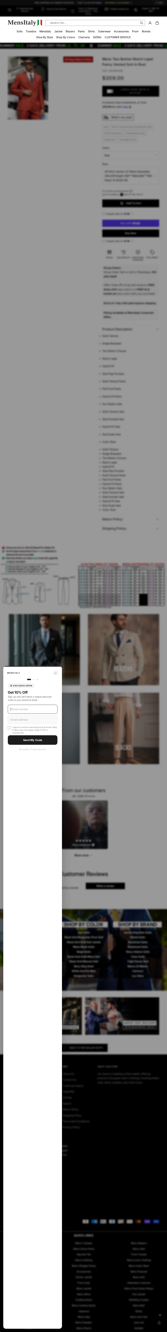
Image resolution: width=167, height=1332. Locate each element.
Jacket (58, 31)
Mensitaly (45, 31)
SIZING (97, 37)
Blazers (70, 31)
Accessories (121, 31)
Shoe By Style (44, 37)
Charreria (84, 37)
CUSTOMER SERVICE (118, 37)
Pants (81, 31)
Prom (135, 31)
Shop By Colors (65, 37)
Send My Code (32, 740)
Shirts (91, 31)
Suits (20, 31)
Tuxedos (31, 31)
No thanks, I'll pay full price (32, 749)
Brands (146, 31)
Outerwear (104, 31)
